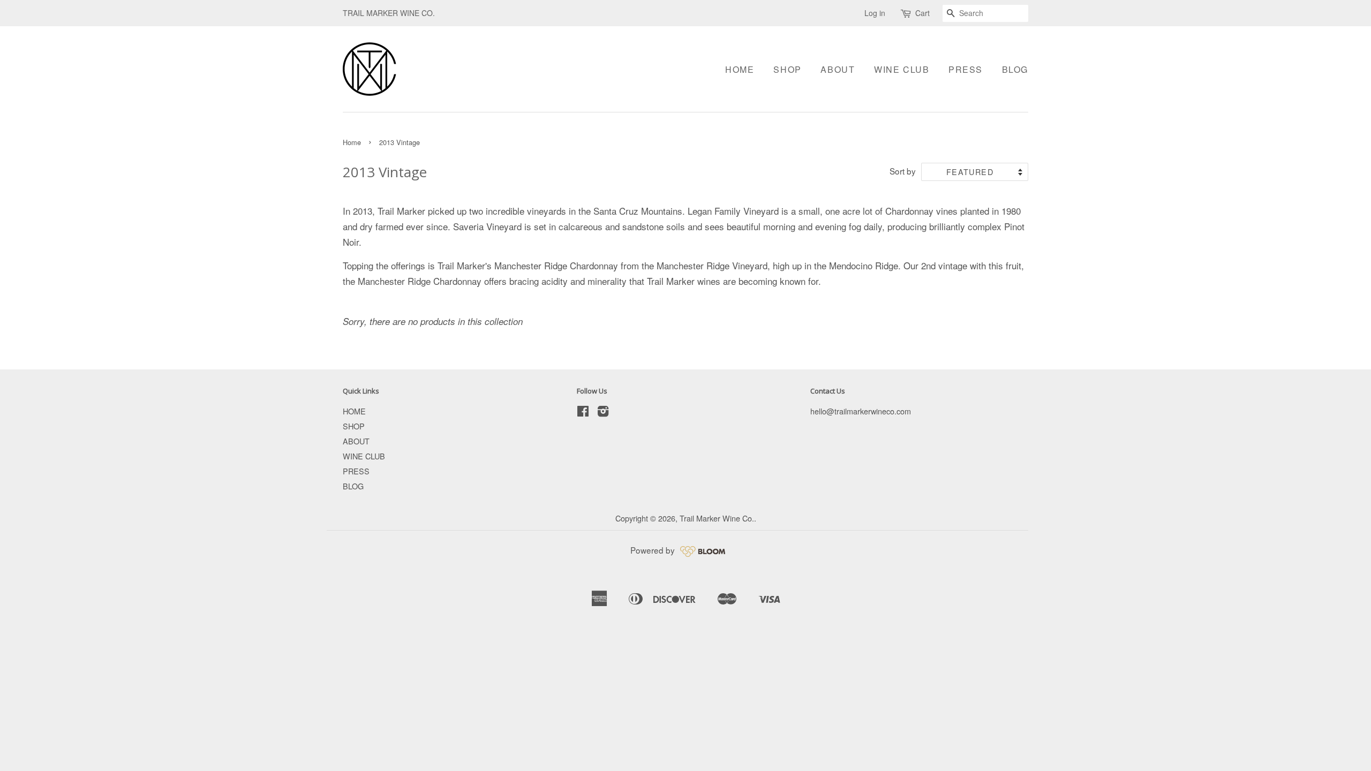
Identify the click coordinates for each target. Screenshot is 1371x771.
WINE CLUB (901, 69)
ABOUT (837, 69)
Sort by (903, 171)
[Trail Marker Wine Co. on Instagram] (603, 412)
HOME (739, 69)
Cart (922, 12)
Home (352, 142)
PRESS (965, 69)
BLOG (1015, 69)
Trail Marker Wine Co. (717, 518)
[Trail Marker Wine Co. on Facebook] (583, 412)
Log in (874, 12)
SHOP (787, 69)
